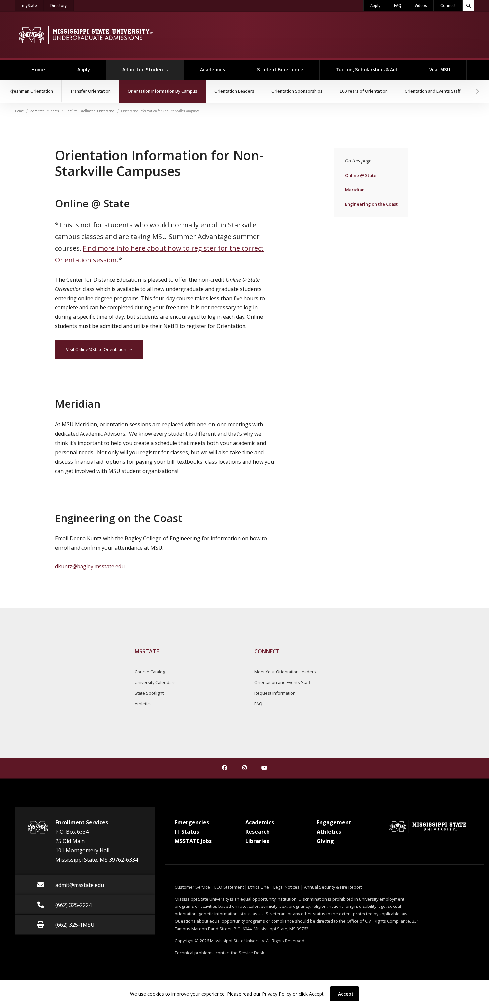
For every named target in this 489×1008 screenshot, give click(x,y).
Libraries (257, 841)
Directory (62, 5)
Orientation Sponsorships (297, 91)
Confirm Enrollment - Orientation (90, 111)
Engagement (334, 822)
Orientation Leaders (234, 91)
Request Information (275, 693)
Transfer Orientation (90, 91)
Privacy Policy (276, 994)
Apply (375, 6)
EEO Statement (229, 887)
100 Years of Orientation (364, 91)
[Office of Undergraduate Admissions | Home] (85, 35)
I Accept (344, 994)
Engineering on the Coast (371, 204)
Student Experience (280, 69)
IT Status (187, 831)
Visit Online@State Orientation (96, 349)
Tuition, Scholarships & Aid (366, 69)
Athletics (143, 703)
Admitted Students (153, 69)
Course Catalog (150, 672)
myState (33, 5)
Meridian (359, 189)
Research (257, 831)
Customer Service (192, 887)
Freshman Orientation (31, 91)
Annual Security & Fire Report (333, 887)
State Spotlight (149, 693)
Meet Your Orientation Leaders (285, 672)
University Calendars (155, 682)
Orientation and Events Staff (432, 91)
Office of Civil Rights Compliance (378, 921)
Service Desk (251, 953)
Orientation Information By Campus (167, 91)
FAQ (397, 6)
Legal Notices (286, 887)
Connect (448, 6)
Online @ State (360, 175)
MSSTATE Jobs (193, 841)
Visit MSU (439, 69)
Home (38, 69)
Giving (325, 841)
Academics (212, 69)
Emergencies (192, 822)
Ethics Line (258, 887)
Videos (421, 6)
